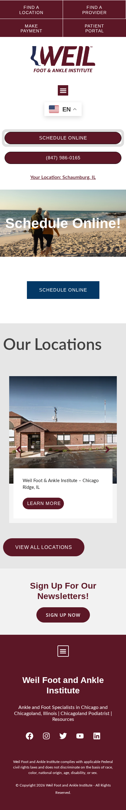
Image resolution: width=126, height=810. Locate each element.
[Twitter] (63, 736)
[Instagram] (46, 736)
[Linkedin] (96, 736)
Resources (63, 719)
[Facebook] (29, 736)
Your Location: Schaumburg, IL (63, 177)
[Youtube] (79, 736)
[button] (63, 90)
